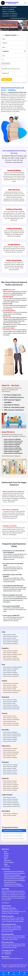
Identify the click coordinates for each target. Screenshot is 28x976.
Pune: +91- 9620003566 (8, 9)
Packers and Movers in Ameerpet (10, 705)
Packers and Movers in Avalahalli (10, 650)
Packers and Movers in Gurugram (10, 636)
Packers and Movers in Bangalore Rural (11, 734)
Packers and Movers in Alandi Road (11, 676)
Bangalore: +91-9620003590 (9, 7)
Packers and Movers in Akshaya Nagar (11, 659)
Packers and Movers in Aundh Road (11, 669)
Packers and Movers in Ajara (9, 755)
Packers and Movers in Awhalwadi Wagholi (12, 667)
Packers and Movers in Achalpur (10, 748)
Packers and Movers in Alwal (9, 703)
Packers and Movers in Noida (9, 638)
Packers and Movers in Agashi (9, 685)
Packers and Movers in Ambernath (10, 692)
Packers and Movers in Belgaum (10, 739)
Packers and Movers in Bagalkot (10, 732)
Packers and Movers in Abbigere (10, 652)
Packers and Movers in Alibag (9, 688)
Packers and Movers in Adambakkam (11, 719)
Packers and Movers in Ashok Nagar (11, 674)
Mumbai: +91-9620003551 (9, 12)
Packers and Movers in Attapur (10, 699)
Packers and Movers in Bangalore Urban (12, 735)
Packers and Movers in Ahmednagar (11, 752)
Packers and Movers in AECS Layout (11, 658)
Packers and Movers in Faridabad (10, 641)
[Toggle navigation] (25, 3)
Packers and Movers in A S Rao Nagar (11, 708)
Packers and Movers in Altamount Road (12, 690)
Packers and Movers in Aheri (9, 750)
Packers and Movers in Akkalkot (10, 757)
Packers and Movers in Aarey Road (10, 683)
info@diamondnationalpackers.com (18, 18)
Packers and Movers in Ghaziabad (10, 640)
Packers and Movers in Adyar (9, 716)
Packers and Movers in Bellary (9, 741)
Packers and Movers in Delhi (9, 634)
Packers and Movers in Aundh (9, 670)
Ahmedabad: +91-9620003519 (10, 14)
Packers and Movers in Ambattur (10, 717)
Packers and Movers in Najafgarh (10, 643)
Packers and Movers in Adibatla (10, 701)
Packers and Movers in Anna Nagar (10, 723)
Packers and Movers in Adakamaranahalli (12, 654)
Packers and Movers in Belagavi (10, 737)
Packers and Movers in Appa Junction (11, 707)
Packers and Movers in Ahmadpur (10, 754)
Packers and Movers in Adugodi (10, 656)
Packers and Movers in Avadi (9, 721)
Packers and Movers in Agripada (10, 687)
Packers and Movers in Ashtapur (10, 672)
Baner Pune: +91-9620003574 (10, 16)
